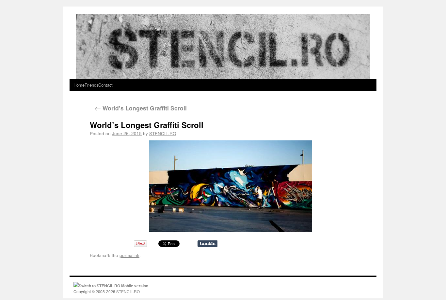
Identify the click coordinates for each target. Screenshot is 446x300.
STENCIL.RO (162, 133)
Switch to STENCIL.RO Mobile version (113, 286)
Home (79, 85)
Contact (105, 85)
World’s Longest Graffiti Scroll (141, 108)
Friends (91, 85)
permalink (129, 255)
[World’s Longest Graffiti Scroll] (230, 186)
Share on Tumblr (207, 243)
